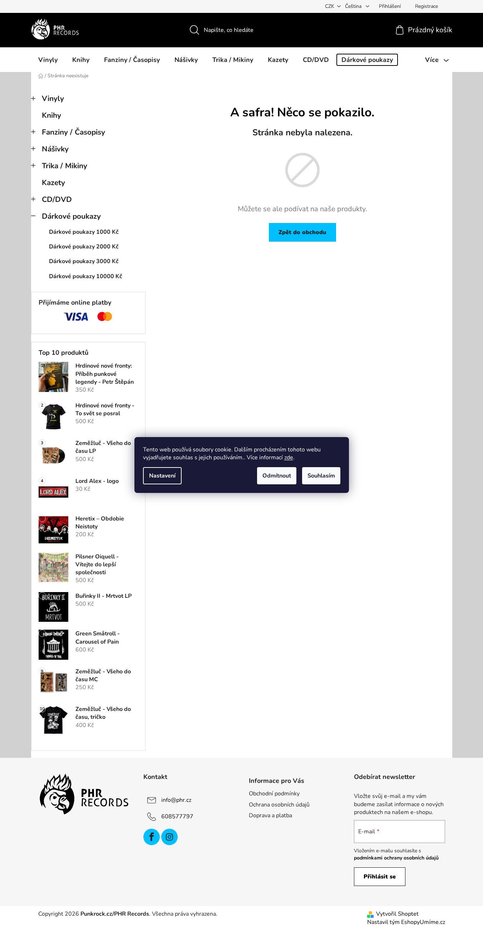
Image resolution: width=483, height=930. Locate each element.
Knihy (51, 115)
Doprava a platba (270, 815)
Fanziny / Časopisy (73, 132)
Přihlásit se (380, 877)
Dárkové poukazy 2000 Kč (84, 247)
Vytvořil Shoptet (397, 914)
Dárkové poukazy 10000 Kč (85, 276)
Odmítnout (276, 476)
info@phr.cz (176, 800)
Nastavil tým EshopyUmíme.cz (406, 922)
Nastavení (162, 476)
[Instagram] (169, 837)
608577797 (177, 816)
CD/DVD (57, 199)
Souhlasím (321, 476)
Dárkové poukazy (71, 216)
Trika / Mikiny (64, 166)
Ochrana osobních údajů (279, 805)
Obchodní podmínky (274, 794)
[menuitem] (48, 60)
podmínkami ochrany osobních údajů (396, 857)
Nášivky (55, 149)
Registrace (426, 6)
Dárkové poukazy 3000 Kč (84, 261)
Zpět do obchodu (302, 232)
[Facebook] (151, 837)
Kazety (53, 183)
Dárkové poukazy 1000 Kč (84, 232)
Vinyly (53, 98)
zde (288, 457)
